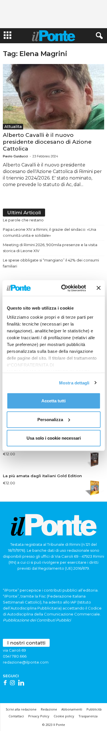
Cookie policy (64, 716)
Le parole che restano (23, 220)
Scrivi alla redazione (21, 709)
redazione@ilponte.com (26, 662)
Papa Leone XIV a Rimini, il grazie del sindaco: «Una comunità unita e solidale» (49, 232)
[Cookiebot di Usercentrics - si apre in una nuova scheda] (64, 288)
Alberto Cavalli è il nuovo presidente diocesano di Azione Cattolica (47, 142)
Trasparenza (88, 716)
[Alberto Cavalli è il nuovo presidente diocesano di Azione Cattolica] (53, 96)
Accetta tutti (53, 400)
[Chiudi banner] (98, 288)
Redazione (49, 709)
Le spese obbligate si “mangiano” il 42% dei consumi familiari (51, 263)
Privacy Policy (38, 716)
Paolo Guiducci (15, 156)
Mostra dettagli (74, 382)
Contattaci (16, 716)
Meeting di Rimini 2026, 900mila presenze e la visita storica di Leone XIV (50, 247)
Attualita (13, 126)
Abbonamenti (71, 709)
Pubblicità (94, 709)
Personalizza (50, 419)
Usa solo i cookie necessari (54, 438)
